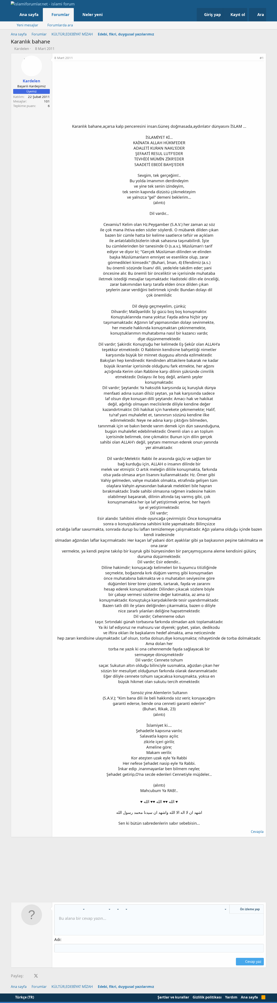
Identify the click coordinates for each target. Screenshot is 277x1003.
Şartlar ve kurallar (173, 997)
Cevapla (257, 831)
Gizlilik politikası (207, 997)
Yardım (231, 997)
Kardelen (21, 48)
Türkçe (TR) (24, 997)
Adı (57, 939)
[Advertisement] (159, 93)
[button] (107, 14)
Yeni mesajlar (27, 25)
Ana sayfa (29, 14)
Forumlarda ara (60, 25)
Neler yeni (92, 14)
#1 (262, 58)
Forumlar (60, 14)
